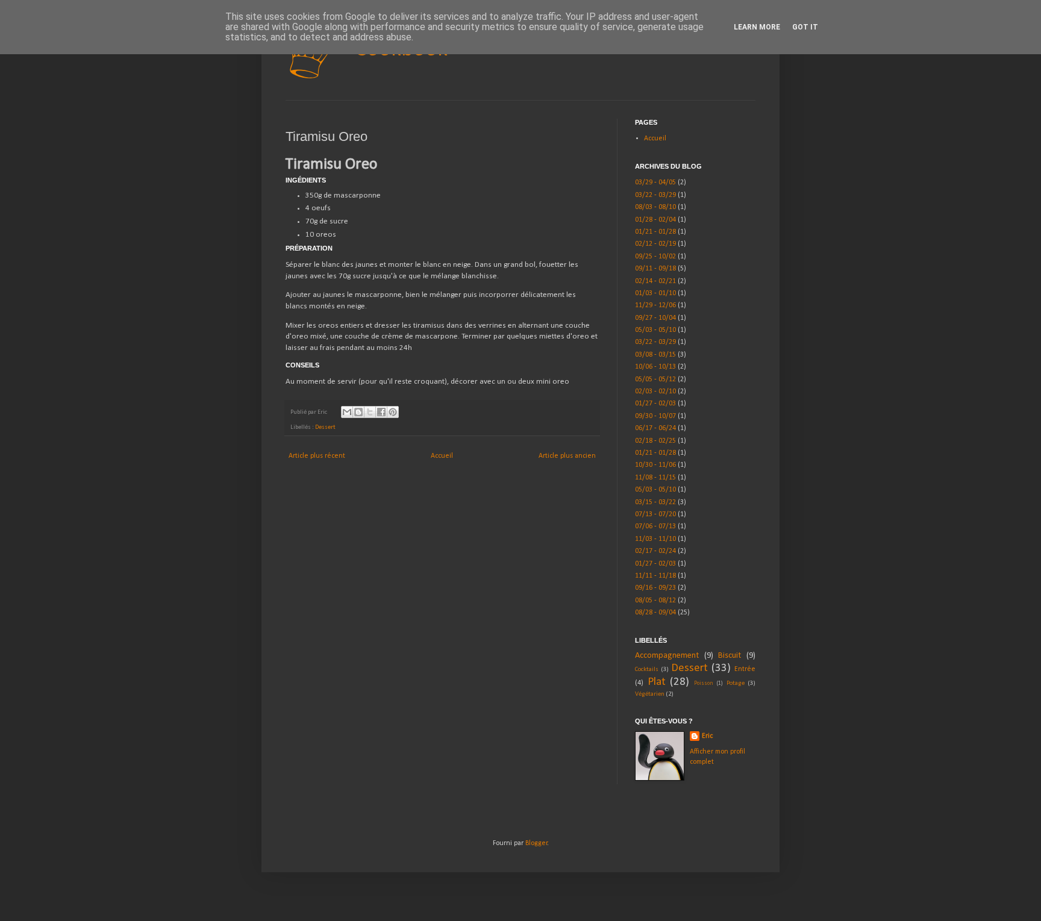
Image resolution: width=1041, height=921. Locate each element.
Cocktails (646, 669)
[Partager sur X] (370, 412)
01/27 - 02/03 (655, 403)
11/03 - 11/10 (655, 539)
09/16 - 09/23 (655, 588)
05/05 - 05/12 (655, 379)
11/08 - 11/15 (655, 477)
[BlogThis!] (358, 412)
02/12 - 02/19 (655, 244)
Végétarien (649, 694)
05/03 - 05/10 (655, 330)
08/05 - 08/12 (655, 600)
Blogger (536, 843)
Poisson (703, 683)
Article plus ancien (567, 456)
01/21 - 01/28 (655, 232)
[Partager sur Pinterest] (393, 412)
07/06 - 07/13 (655, 526)
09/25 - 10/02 (655, 256)
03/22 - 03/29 (655, 195)
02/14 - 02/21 (655, 281)
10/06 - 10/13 (655, 366)
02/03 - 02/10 (655, 391)
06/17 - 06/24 (655, 428)
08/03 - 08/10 (655, 207)
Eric (707, 736)
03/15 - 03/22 (655, 502)
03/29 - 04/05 (655, 182)
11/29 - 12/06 (655, 305)
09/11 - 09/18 (655, 268)
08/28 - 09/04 (655, 612)
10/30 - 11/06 (655, 465)
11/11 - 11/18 (655, 575)
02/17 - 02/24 (655, 551)
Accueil (442, 456)
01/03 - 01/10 (655, 293)
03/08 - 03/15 (655, 354)
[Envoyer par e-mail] (347, 412)
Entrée (744, 669)
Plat (657, 682)
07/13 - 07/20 (655, 514)
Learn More (757, 27)
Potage (736, 683)
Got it (805, 27)
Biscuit (729, 655)
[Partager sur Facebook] (381, 412)
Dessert (325, 427)
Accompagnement (667, 655)
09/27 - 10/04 (655, 318)
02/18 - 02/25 (655, 441)
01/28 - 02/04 (655, 219)
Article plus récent (317, 456)
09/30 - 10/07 (655, 416)
